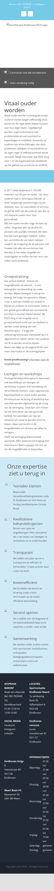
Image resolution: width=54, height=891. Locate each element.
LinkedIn (8, 733)
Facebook (9, 725)
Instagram (9, 729)
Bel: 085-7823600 (13, 696)
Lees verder (40, 626)
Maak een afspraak (14, 692)
